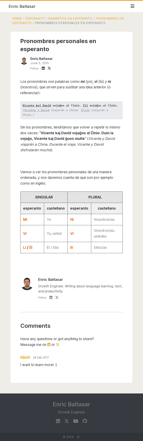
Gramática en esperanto (70, 18)
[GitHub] (85, 421)
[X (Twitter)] (49, 68)
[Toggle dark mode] (78, 437)
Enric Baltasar (22, 6)
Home (17, 18)
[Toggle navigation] (132, 6)
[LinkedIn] (43, 68)
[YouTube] (75, 421)
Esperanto (35, 18)
